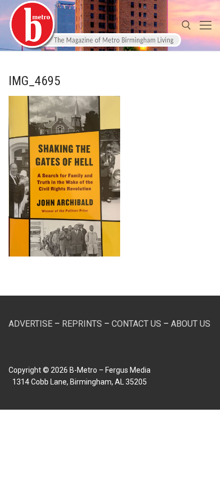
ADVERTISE (30, 324)
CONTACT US (136, 324)
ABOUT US (190, 324)
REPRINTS (82, 324)
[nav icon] (205, 25)
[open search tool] (186, 25)
